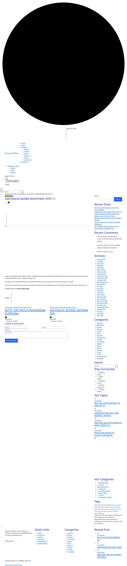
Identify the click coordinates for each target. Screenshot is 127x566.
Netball (99, 344)
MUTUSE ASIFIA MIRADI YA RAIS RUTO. (107, 404)
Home (23, 143)
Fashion (26, 149)
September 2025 (102, 282)
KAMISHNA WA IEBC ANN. (109, 547)
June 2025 (100, 288)
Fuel (109, 507)
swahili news (103, 511)
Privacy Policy (17, 565)
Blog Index (40, 539)
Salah (99, 511)
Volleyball (100, 358)
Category (24, 147)
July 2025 (100, 286)
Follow (99, 375)
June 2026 (100, 263)
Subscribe (100, 387)
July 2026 (100, 261)
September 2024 (102, 307)
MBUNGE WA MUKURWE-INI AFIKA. (109, 556)
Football (99, 335)
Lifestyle (26, 151)
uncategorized (102, 356)
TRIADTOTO (101, 513)
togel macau (109, 511)
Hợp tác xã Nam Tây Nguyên (106, 236)
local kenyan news (103, 509)
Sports (26, 158)
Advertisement (42, 541)
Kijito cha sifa (108, 251)
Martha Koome (113, 509)
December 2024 (102, 301)
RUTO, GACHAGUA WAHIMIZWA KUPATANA (25, 311)
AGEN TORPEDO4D (98, 505)
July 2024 (100, 311)
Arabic (12, 170)
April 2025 (100, 293)
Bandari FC (114, 505)
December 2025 (102, 276)
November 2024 (102, 303)
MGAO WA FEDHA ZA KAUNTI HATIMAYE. (104, 434)
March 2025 (101, 295)
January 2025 (101, 299)
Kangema (115, 507)
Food (98, 333)
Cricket (99, 331)
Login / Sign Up (10, 176)
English (16, 166)
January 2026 (101, 274)
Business (27, 156)
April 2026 (100, 268)
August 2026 (101, 259)
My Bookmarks (42, 543)
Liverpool (96, 509)
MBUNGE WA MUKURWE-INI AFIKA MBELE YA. (108, 424)
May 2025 (100, 291)
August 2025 (101, 284)
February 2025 (101, 297)
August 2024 (101, 309)
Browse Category (12, 181)
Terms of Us (9, 565)
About (23, 145)
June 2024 (100, 313)
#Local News (9, 196)
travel (26, 154)
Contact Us (25, 162)
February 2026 (101, 272)
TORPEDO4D (115, 511)
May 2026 (100, 266)
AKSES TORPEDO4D (107, 505)
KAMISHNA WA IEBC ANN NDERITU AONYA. (106, 414)
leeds (119, 507)
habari (111, 507)
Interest (40, 537)
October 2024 (101, 305)
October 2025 (101, 280)
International (101, 338)
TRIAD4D (96, 513)
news (118, 509)
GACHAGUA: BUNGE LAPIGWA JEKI (69, 311)
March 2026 (101, 270)
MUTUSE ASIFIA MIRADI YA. (108, 538)
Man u (108, 509)
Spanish (13, 172)
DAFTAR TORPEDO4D (99, 507)
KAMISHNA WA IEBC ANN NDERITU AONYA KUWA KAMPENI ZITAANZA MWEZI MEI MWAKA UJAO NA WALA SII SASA (108, 214)
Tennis (99, 352)
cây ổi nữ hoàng (102, 245)
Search (96, 196)
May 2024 (100, 315)
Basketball (100, 325)
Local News (27, 160)
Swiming (100, 350)
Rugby (99, 346)
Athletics (100, 323)
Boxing (99, 327)
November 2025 (102, 278)
